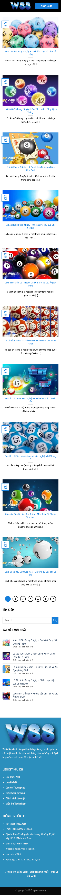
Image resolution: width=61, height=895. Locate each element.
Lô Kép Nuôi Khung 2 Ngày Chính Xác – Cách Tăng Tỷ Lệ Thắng (31, 111)
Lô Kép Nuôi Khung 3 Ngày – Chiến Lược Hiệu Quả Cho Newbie (31, 226)
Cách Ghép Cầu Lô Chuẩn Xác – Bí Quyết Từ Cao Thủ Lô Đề (30, 573)
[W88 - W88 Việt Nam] (20, 5)
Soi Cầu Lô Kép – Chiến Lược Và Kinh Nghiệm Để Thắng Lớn (30, 458)
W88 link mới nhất (39, 871)
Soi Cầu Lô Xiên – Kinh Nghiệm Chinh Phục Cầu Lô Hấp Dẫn (30, 400)
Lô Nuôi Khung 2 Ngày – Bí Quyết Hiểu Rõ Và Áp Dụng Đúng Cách (30, 168)
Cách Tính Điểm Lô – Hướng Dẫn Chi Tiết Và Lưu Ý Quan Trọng (30, 284)
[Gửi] (55, 620)
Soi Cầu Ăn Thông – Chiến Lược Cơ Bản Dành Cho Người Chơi (30, 342)
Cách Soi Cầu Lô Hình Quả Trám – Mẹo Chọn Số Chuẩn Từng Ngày (30, 515)
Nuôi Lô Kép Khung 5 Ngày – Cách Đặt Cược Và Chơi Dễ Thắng (30, 53)
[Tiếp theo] (53, 599)
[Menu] (5, 6)
